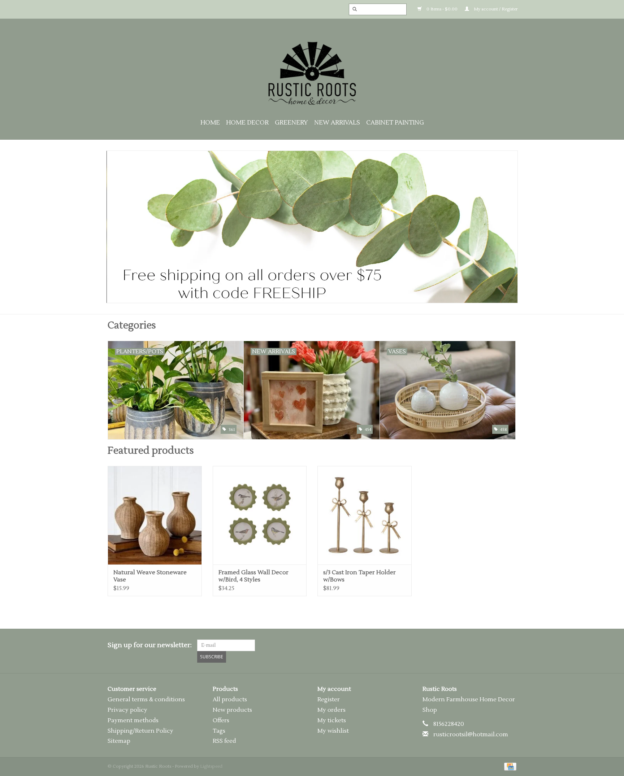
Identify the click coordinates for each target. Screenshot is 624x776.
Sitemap (119, 741)
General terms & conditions (146, 699)
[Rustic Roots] (312, 73)
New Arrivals (337, 123)
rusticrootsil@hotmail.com (470, 734)
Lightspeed (211, 766)
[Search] (352, 9)
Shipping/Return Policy (140, 730)
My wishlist (333, 730)
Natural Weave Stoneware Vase (150, 576)
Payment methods (133, 720)
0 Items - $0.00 (441, 9)
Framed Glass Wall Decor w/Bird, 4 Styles (253, 576)
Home (210, 123)
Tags (219, 730)
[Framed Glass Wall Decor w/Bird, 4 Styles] (260, 515)
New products (232, 710)
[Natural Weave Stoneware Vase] (155, 515)
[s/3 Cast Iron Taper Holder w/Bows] (364, 515)
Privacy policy (127, 710)
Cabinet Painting (395, 123)
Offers (221, 720)
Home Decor (247, 123)
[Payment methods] (509, 766)
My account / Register (495, 9)
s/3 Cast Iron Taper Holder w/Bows (359, 576)
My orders (331, 710)
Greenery (291, 123)
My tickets (331, 720)
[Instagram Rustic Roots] (510, 645)
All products (230, 699)
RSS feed (224, 741)
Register (328, 699)
